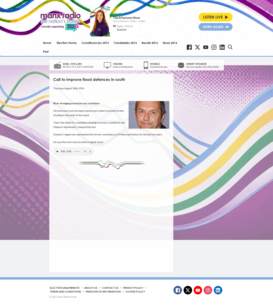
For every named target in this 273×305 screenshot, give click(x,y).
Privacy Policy (133, 287)
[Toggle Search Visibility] (230, 47)
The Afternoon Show (126, 17)
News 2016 (170, 43)
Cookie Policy (135, 291)
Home (47, 43)
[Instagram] (213, 47)
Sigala (120, 25)
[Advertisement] (112, 218)
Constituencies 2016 (95, 43)
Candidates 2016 (125, 43)
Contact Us (110, 287)
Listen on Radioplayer (123, 67)
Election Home (67, 43)
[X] (197, 47)
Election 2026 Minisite (65, 287)
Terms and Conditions (65, 291)
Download (121, 29)
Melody (128, 25)
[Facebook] (189, 47)
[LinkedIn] (222, 47)
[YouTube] (205, 47)
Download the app (158, 67)
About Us (90, 287)
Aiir (75, 296)
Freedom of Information (103, 291)
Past (46, 51)
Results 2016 (150, 43)
